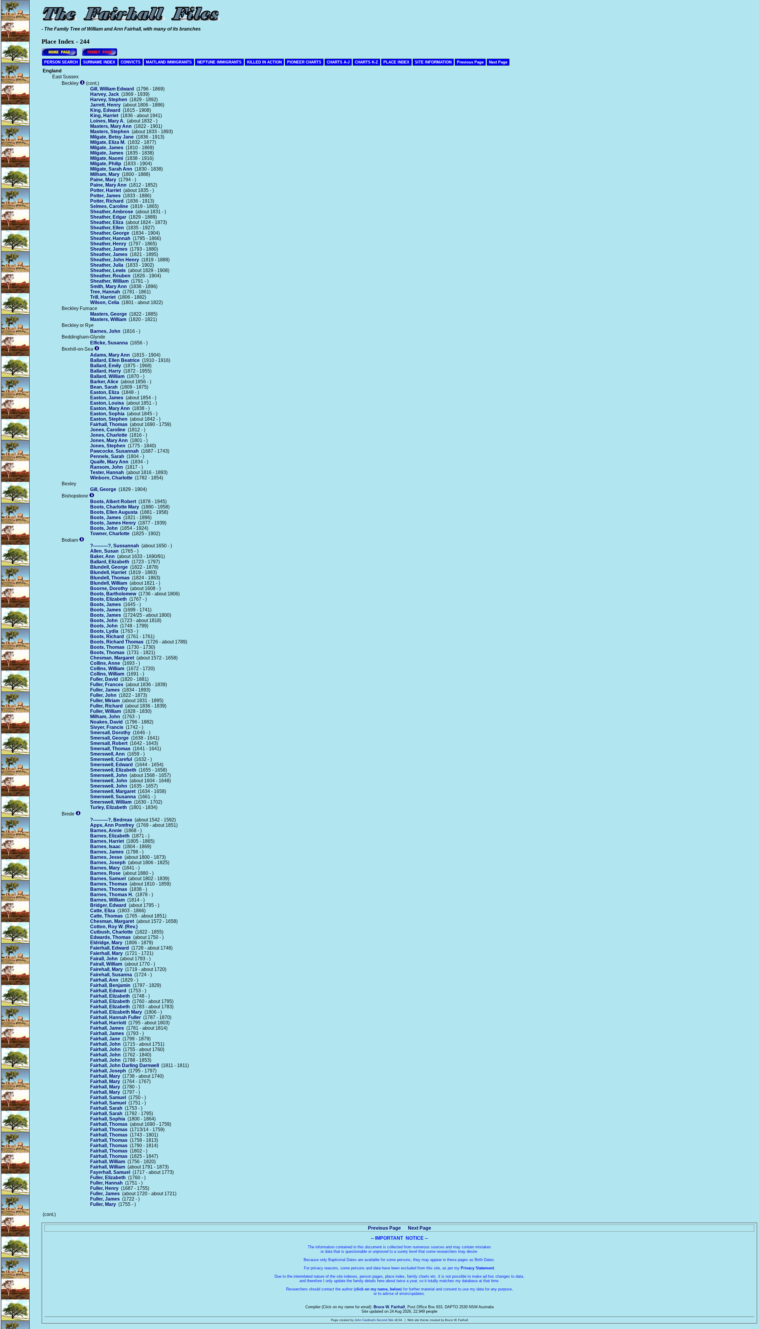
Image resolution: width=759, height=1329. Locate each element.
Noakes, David (106, 721)
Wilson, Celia (104, 302)
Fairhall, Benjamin (110, 985)
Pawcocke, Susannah (114, 451)
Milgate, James (106, 147)
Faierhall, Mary (106, 953)
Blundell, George (109, 567)
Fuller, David (104, 679)
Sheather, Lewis (108, 270)
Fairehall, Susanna (111, 974)
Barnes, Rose (105, 873)
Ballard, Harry (105, 370)
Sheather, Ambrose (111, 211)
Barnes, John (105, 331)
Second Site (385, 1320)
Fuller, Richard (106, 705)
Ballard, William (107, 376)
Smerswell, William (111, 802)
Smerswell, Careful (111, 759)
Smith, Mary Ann (108, 286)
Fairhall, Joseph (108, 1070)
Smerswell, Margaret (112, 791)
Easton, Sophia (107, 413)
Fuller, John (103, 695)
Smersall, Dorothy (110, 732)
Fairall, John (104, 958)
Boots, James (105, 517)
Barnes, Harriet (107, 841)
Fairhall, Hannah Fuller (115, 1017)
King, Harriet (104, 115)
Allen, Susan (104, 551)
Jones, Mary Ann (109, 440)
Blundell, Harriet (108, 572)
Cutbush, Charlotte (111, 931)
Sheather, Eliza (106, 222)
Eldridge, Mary (106, 942)
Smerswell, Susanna (113, 796)
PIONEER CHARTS (304, 62)
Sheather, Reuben (110, 275)
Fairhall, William (107, 1161)
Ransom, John (106, 467)
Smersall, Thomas (110, 748)
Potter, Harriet (105, 190)
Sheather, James (108, 249)
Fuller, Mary (103, 1204)
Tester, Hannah (107, 472)
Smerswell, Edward (111, 764)
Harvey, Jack (104, 94)
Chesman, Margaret (112, 657)
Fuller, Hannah (106, 1182)
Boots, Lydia (104, 631)
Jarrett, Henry (105, 104)
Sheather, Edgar (108, 217)
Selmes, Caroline (109, 206)
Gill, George (103, 489)
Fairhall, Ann (104, 980)
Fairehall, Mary (106, 969)
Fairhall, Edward (108, 990)
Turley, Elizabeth (108, 807)
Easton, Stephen (108, 419)
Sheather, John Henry (114, 259)
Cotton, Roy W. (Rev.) (114, 926)
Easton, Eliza (104, 392)
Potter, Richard (107, 201)
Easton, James (106, 397)
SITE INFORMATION (433, 62)
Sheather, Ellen (107, 227)
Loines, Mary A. (107, 120)
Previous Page (470, 62)
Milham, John (105, 716)
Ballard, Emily (105, 365)
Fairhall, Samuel (108, 1097)
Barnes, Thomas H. (111, 894)
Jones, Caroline (107, 429)
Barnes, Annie (106, 830)
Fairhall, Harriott (108, 1022)
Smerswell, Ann (107, 753)
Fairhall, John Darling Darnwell (124, 1065)
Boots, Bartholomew (113, 593)
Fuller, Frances (106, 684)
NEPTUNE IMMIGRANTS (219, 62)
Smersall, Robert (108, 743)
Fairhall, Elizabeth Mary (116, 1012)
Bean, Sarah (104, 387)
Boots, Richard (107, 636)
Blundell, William (108, 583)
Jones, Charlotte (108, 435)
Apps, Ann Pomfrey (112, 825)
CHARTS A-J (338, 62)
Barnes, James (107, 851)
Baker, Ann (102, 556)
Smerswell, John (108, 775)
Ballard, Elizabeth (109, 561)
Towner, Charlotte (110, 533)
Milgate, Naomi (106, 158)
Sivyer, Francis (106, 727)
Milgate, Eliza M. (107, 142)
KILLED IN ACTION (264, 62)
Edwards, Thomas (110, 937)
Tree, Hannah (105, 291)
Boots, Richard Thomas (116, 641)
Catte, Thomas (106, 915)
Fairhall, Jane (105, 1038)
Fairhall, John (105, 1044)
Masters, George (108, 314)
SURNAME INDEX (99, 62)
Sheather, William (109, 281)
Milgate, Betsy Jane (112, 136)
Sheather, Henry (108, 243)
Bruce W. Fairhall (389, 1307)
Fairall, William (106, 963)
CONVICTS (131, 62)
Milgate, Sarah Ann (111, 168)
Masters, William (108, 319)
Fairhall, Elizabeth (110, 996)
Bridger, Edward (108, 905)
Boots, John (104, 528)
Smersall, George (109, 737)
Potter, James (105, 195)
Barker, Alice (104, 381)
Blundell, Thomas (110, 577)
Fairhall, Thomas (108, 424)
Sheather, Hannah (110, 238)
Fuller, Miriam (105, 700)
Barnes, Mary (105, 867)
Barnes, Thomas (108, 883)
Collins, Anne (105, 663)
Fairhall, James (107, 1028)
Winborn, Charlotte (111, 477)
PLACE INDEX (396, 62)
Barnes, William (107, 899)
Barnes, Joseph (108, 862)
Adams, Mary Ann (110, 354)
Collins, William (107, 668)
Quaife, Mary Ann (109, 461)
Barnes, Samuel (108, 878)
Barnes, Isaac (105, 846)
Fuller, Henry (104, 1188)
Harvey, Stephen (108, 99)
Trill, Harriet (103, 297)
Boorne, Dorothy (109, 588)
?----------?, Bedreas (111, 819)
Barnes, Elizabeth (110, 835)
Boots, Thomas (107, 647)
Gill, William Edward (112, 88)
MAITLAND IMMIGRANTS (169, 62)
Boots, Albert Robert (113, 501)
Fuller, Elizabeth (108, 1177)
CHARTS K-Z (366, 62)
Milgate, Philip (105, 163)
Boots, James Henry (113, 522)
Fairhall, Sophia (107, 1118)
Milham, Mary (104, 174)
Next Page (498, 62)
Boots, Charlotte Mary (114, 506)
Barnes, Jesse (106, 857)
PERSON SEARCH (61, 62)
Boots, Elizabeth (108, 599)
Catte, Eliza (102, 910)
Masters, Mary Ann (111, 126)
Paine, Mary (103, 179)
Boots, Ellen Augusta (114, 512)
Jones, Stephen (107, 445)
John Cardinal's (365, 1320)
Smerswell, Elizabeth (113, 769)
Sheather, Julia (106, 265)
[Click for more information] (82, 83)
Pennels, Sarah (107, 456)
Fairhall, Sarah (106, 1108)
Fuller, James (105, 689)
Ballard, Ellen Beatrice (115, 360)
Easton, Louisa (107, 403)
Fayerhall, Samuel (110, 1172)
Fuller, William (105, 711)
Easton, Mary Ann (110, 408)
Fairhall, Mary (105, 1076)
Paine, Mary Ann (108, 184)
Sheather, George (109, 233)
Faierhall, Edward (109, 947)
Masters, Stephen (109, 131)
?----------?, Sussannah (114, 545)
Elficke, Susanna (109, 342)
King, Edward (105, 110)
